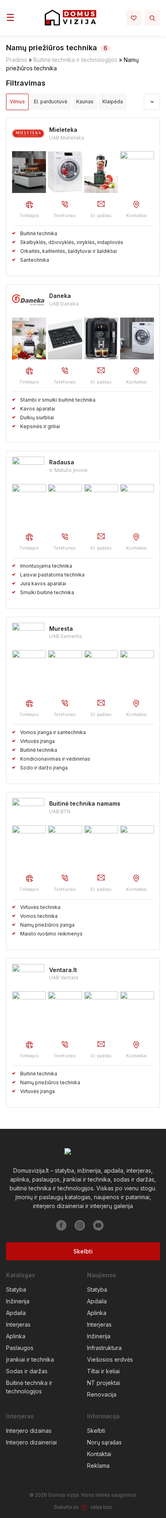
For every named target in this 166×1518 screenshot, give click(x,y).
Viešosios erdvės (110, 1359)
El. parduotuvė (50, 101)
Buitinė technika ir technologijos (75, 59)
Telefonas (65, 215)
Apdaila (16, 1312)
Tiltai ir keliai (103, 1371)
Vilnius (17, 101)
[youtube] (98, 1225)
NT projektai (103, 1382)
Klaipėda (112, 101)
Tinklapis (29, 215)
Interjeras (18, 1324)
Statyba (16, 1289)
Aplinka (15, 1336)
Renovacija (101, 1394)
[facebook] (61, 1225)
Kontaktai (136, 215)
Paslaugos (19, 1347)
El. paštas (101, 215)
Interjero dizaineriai (31, 1442)
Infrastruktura (104, 1347)
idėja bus (101, 1507)
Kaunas (84, 101)
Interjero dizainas (29, 1430)
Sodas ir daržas (27, 1371)
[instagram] (80, 1225)
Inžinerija (17, 1301)
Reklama (98, 1465)
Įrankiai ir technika (30, 1359)
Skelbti (83, 1251)
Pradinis (16, 59)
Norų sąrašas (104, 1442)
